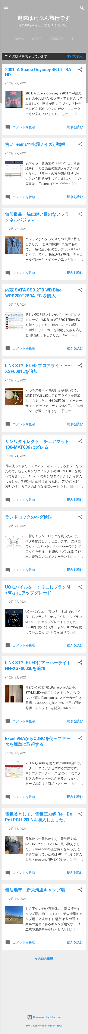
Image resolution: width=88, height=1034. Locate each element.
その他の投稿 (44, 958)
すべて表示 (75, 56)
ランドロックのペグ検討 (28, 517)
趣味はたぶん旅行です (44, 18)
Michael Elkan (55, 1025)
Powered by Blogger (46, 1017)
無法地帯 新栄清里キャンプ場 (35, 889)
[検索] (82, 8)
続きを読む (75, 127)
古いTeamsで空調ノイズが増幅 (35, 144)
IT (71, 39)
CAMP (37, 39)
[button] (80, 70)
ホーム (19, 39)
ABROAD (56, 39)
